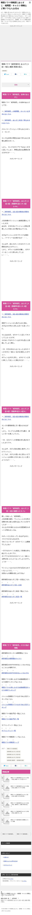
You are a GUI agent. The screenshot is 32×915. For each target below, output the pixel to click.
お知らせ (6, 857)
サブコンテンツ (8, 865)
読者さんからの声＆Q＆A (10, 861)
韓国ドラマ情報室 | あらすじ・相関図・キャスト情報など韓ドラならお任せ (14, 5)
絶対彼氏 (4, 70)
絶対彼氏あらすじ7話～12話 (12, 585)
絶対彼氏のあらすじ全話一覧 (12, 597)
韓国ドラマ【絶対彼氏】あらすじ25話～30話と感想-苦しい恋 (20, 812)
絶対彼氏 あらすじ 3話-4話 (13, 754)
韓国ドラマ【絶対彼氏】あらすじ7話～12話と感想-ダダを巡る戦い (19, 795)
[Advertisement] (16, 43)
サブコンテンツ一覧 (9, 731)
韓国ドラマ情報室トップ (10, 742)
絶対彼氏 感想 (20, 760)
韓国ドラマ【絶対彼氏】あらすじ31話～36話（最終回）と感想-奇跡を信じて (20, 804)
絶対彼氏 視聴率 (11, 760)
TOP (16, 894)
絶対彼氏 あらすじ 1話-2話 (13, 751)
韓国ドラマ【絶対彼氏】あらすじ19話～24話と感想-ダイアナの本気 (20, 787)
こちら (11, 878)
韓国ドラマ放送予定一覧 (10, 719)
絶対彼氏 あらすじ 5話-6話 (13, 757)
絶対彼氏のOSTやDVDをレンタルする (15, 673)
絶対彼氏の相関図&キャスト (12, 658)
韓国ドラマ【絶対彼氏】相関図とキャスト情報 (20, 820)
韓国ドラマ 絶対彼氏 (12, 748)
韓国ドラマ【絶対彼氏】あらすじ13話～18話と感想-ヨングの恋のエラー (20, 778)
